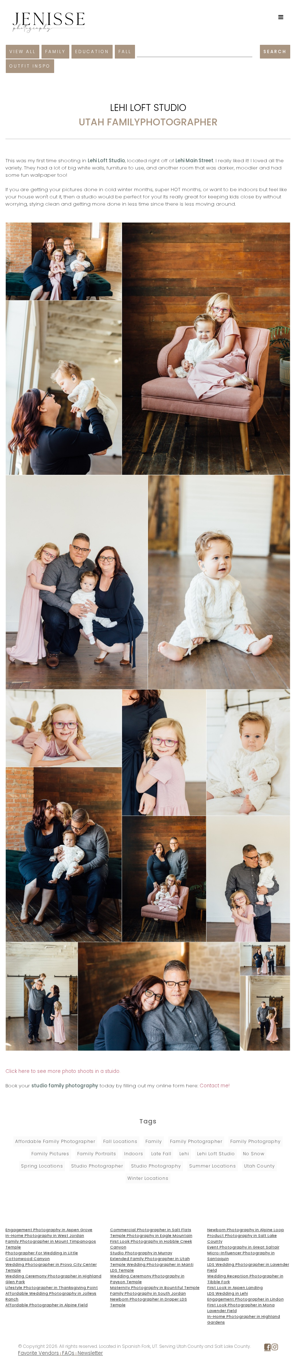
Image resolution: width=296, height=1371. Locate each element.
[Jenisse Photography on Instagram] (274, 1348)
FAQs (68, 1353)
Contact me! (215, 1085)
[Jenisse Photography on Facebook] (267, 1348)
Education (92, 51)
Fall (124, 51)
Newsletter (90, 1353)
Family (55, 51)
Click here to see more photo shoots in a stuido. (63, 1071)
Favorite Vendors (38, 1353)
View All (22, 51)
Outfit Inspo (30, 66)
